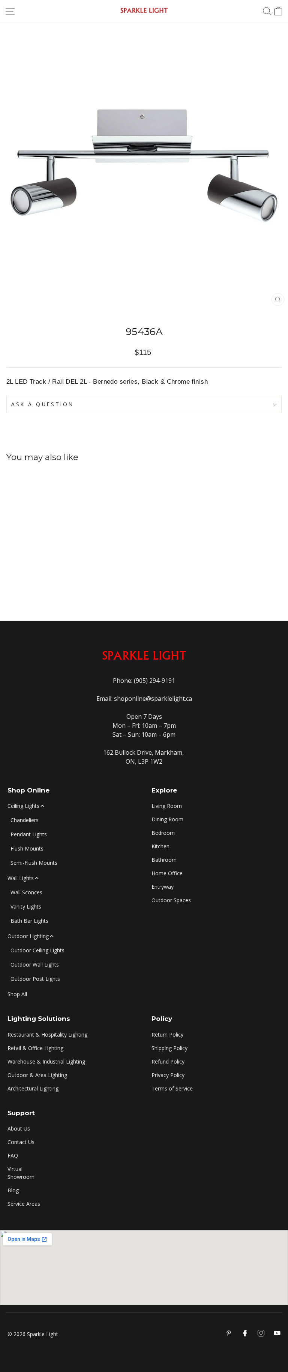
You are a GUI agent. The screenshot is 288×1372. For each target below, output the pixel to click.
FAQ (13, 1155)
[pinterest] (229, 1333)
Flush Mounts (27, 848)
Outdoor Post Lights (35, 978)
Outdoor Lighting (28, 936)
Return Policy (167, 1034)
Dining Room (167, 819)
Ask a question (42, 404)
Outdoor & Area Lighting (37, 1075)
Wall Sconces (26, 892)
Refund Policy (168, 1061)
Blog (13, 1190)
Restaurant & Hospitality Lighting (47, 1034)
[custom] (261, 1333)
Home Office (167, 873)
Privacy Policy (168, 1075)
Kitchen (161, 846)
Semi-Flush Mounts (33, 862)
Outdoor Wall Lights (34, 964)
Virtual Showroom (21, 1172)
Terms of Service (172, 1088)
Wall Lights (21, 878)
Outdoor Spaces (171, 900)
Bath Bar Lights (29, 920)
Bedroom (163, 832)
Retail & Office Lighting (35, 1048)
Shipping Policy (170, 1048)
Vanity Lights (25, 906)
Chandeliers (24, 820)
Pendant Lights (28, 834)
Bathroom (164, 859)
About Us (19, 1128)
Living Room (167, 805)
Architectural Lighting (33, 1088)
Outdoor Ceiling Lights (37, 950)
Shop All (17, 994)
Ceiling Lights (23, 805)
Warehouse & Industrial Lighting (46, 1061)
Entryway (163, 886)
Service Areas (24, 1203)
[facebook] (245, 1333)
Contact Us (21, 1142)
